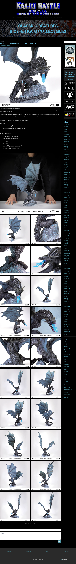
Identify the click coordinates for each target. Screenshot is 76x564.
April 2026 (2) (66, 129)
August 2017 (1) (66, 293)
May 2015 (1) (66, 326)
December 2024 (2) (67, 152)
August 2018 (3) (66, 275)
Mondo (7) (65, 377)
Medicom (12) (66, 374)
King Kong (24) (66, 371)
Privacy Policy (67, 551)
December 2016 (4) (67, 306)
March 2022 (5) (66, 207)
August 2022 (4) (66, 199)
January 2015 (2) (66, 329)
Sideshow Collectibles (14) (68, 389)
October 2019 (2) (66, 255)
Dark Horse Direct (7, 45)
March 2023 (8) (66, 187)
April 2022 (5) (66, 205)
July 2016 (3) (66, 314)
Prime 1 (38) (66, 381)
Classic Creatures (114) (67, 354)
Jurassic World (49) (67, 366)
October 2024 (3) (66, 156)
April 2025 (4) (66, 147)
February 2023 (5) (66, 189)
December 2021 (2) (67, 212)
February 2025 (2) (66, 149)
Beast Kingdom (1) (67, 348)
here (4, 151)
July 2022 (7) (66, 200)
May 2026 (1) (66, 128)
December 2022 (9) (67, 192)
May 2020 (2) (66, 243)
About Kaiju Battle (9, 551)
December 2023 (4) (67, 172)
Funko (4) (65, 359)
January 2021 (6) (66, 230)
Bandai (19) (65, 344)
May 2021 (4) (66, 223)
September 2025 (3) (67, 139)
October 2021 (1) (66, 215)
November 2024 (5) (67, 154)
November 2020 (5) (67, 233)
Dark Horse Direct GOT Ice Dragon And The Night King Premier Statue (18, 43)
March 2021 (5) (66, 227)
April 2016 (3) (66, 319)
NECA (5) (65, 379)
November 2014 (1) (67, 331)
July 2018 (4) (66, 276)
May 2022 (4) (66, 204)
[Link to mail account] (42, 560)
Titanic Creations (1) (67, 394)
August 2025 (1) (66, 141)
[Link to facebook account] (33, 560)
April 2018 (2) (66, 281)
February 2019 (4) (66, 265)
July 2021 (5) (66, 220)
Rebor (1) (65, 382)
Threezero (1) (66, 392)
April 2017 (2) (66, 299)
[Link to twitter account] (36, 560)
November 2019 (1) (67, 253)
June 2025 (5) (66, 144)
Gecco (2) (65, 361)
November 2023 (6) (67, 174)
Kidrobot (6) (66, 369)
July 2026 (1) (66, 126)
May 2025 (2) (66, 146)
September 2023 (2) (67, 177)
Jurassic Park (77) (66, 364)
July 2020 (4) (66, 240)
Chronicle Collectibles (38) (68, 353)
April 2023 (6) (66, 185)
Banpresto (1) (66, 346)
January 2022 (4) (66, 210)
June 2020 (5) (66, 242)
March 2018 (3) (66, 283)
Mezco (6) (65, 376)
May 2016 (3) (66, 318)
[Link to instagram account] (40, 560)
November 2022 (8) (67, 194)
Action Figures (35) (67, 343)
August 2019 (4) (66, 258)
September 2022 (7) (67, 197)
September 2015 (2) (67, 324)
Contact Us (47, 551)
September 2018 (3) (67, 273)
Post (59, 541)
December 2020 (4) (67, 232)
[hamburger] (2, 2)
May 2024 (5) (66, 164)
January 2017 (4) (66, 304)
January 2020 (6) (66, 250)
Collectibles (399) (67, 356)
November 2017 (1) (67, 288)
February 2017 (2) (66, 303)
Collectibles (2, 45)
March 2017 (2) (66, 301)
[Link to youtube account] (38, 560)
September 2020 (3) (67, 237)
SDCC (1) (65, 384)
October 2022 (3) (66, 195)
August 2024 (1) (66, 159)
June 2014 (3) (66, 334)
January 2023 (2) (66, 190)
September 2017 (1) (67, 291)
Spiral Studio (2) (66, 391)
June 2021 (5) (66, 222)
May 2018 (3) (66, 280)
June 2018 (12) (66, 278)
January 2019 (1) (66, 266)
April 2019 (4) (66, 263)
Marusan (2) (65, 372)
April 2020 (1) (66, 245)
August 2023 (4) (66, 179)
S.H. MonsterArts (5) (67, 387)
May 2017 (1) (66, 298)
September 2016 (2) (67, 311)
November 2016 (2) (67, 308)
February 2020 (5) (66, 248)
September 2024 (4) (67, 157)
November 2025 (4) (67, 136)
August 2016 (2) (66, 313)
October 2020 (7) (66, 235)
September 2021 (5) (67, 217)
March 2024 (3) (66, 167)
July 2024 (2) (66, 161)
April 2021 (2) (66, 225)
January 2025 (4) (66, 151)
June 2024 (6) (66, 162)
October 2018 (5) (66, 271)
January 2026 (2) (66, 134)
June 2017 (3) (66, 296)
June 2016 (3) (66, 316)
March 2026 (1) (66, 131)
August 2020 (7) (66, 238)
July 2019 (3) (66, 260)
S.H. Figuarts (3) (66, 386)
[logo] (38, 8)
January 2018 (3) (66, 286)
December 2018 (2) (67, 268)
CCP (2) (65, 351)
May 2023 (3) (66, 184)
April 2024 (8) (66, 166)
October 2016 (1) (66, 309)
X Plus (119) (66, 397)
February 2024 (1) (66, 169)
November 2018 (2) (67, 270)
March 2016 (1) (66, 321)
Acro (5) (65, 341)
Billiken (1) (65, 349)
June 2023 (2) (66, 182)
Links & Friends (28, 551)
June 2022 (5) (66, 202)
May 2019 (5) (66, 261)
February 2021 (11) (67, 228)
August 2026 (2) (66, 124)
